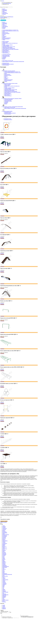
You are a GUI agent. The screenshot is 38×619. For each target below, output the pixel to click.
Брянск (3, 533)
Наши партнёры (5, 13)
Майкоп (3, 561)
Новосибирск (4, 567)
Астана (3, 606)
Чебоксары (4, 595)
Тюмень (3, 589)
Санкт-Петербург (5, 579)
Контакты (4, 14)
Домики (3, 39)
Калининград (4, 548)
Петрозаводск (4, 573)
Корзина (3, 28)
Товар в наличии (4, 6)
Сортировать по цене (7, 118)
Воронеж (3, 539)
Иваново (3, 544)
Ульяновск (4, 591)
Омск (3, 568)
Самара (3, 578)
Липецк (3, 558)
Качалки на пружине (5, 33)
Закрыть (2, 610)
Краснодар (4, 553)
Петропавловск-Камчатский (7, 574)
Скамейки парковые (5, 45)
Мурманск (4, 563)
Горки (3, 35)
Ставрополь (4, 583)
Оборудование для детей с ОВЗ (7, 60)
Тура (3, 588)
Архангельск (4, 528)
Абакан (3, 525)
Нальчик (3, 564)
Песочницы (4, 36)
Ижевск (3, 545)
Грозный (3, 541)
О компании (4, 12)
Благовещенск (4, 532)
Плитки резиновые (5, 64)
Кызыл (3, 557)
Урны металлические (6, 52)
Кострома (4, 552)
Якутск (3, 600)
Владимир (4, 537)
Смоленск (4, 582)
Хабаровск (4, 593)
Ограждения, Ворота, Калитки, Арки (8, 46)
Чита (3, 598)
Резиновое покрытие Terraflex (7, 111)
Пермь (3, 572)
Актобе (3, 605)
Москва (3, 562)
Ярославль (4, 601)
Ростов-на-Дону (5, 576)
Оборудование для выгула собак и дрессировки (10, 49)
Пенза (3, 571)
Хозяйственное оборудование (7, 47)
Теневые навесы (5, 42)
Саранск (3, 580)
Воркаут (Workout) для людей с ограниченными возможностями (13, 61)
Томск (3, 586)
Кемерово (4, 550)
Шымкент (4, 608)
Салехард (4, 577)
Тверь (3, 585)
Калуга (3, 549)
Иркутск (3, 546)
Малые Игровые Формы (6, 37)
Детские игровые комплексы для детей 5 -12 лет (10, 30)
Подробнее (2, 154)
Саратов (3, 581)
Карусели (4, 34)
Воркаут (5, 103)
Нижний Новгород (5, 566)
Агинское (4, 526)
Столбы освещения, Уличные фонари (8, 48)
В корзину (2, 137)
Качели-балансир (5, 32)
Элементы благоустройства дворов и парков (9, 83)
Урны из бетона (7, 94)
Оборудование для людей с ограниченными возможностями (12, 106)
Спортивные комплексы (6, 54)
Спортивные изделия (6, 56)
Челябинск (4, 596)
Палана (3, 570)
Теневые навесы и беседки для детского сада (9, 43)
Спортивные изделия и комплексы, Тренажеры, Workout (11, 98)
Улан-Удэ (3, 590)
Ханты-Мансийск (5, 594)
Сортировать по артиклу (8, 119)
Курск (3, 556)
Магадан (3, 559)
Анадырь (3, 527)
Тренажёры (4, 57)
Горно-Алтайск (5, 540)
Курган (3, 555)
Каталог (3, 8)
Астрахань (4, 529)
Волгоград (4, 538)
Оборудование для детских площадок (8, 70)
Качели (3, 31)
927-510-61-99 (2, 16)
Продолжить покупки (4, 521)
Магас (3, 560)
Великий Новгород (5, 534)
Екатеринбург (4, 543)
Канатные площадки (5, 38)
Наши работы (4, 9)
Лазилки (5, 78)
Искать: (1, 7)
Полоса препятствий (5, 55)
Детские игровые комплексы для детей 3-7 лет (12, 71)
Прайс (3, 11)
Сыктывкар (4, 584)
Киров (3, 551)
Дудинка (3, 542)
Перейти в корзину (3, 522)
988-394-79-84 (2, 17)
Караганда (4, 607)
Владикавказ (4, 536)
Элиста (3, 599)
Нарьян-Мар (4, 565)
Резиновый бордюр (5, 63)
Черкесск (3, 597)
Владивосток (4, 535)
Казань (3, 547)
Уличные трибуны (5, 50)
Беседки (5, 86)
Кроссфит (6, 102)
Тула (3, 587)
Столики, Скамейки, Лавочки (7, 44)
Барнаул (3, 530)
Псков (3, 575)
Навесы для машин (5, 41)
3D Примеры (4, 10)
